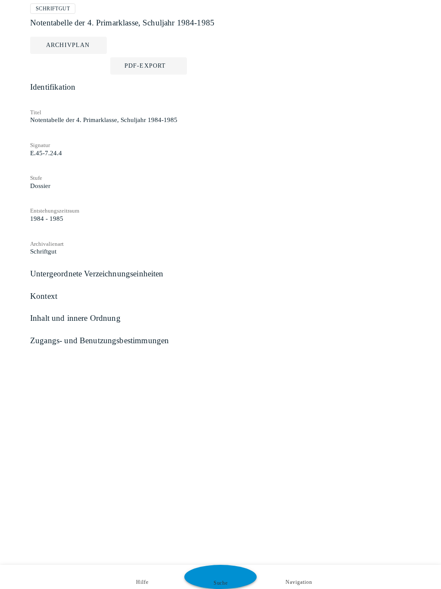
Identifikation (52, 86)
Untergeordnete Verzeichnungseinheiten (97, 273)
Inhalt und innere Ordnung (75, 318)
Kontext (43, 296)
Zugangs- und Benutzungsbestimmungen (99, 340)
